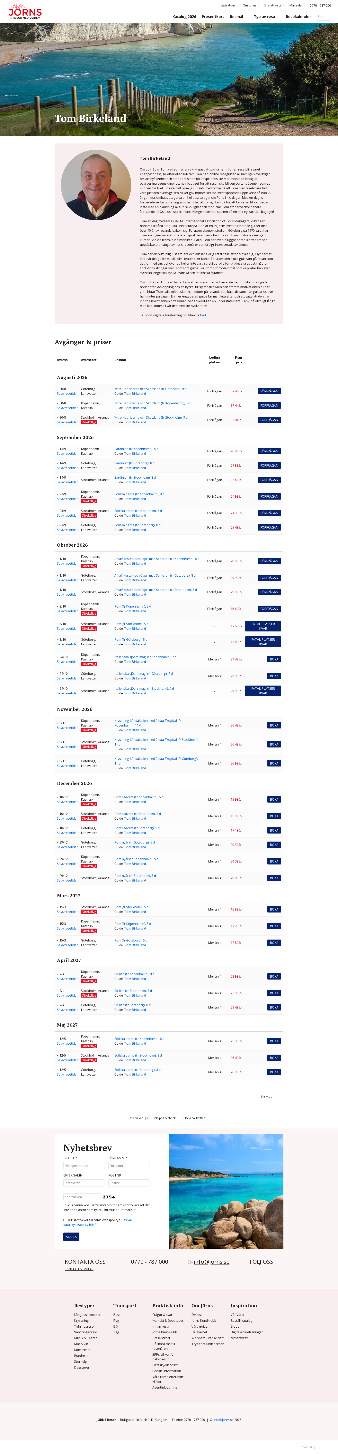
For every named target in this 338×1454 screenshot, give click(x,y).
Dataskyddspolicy (165, 1365)
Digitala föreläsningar (247, 1332)
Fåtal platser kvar (263, 626)
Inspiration (244, 1305)
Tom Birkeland (135, 393)
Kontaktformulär (79, 1269)
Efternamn (73, 1175)
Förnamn (117, 1158)
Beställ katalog (242, 1320)
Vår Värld (237, 1315)
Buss (116, 1315)
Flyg (116, 1320)
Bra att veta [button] (272, 5)
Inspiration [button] (227, 5)
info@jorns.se (211, 1261)
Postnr (114, 1175)
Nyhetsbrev (239, 1338)
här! (203, 315)
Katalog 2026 (184, 16)
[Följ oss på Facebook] (252, 1270)
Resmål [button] (237, 16)
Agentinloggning (164, 1387)
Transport (125, 1305)
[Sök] (328, 16)
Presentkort (213, 16)
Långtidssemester (87, 1315)
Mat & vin (81, 1344)
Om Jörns (202, 1305)
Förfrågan (269, 391)
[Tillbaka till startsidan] (25, 11)
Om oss (196, 1315)
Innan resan (161, 1326)
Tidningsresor (84, 1326)
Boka (274, 659)
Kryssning (81, 1320)
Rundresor (82, 1355)
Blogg (235, 1326)
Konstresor (82, 1350)
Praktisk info (167, 1305)
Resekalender (298, 16)
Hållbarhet (199, 1332)
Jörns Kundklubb (164, 1332)
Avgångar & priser (83, 342)
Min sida (295, 5)
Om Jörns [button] (249, 5)
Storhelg (80, 1361)
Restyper (84, 1305)
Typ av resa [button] (265, 16)
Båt (115, 1326)
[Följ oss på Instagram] (258, 1270)
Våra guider (200, 1326)
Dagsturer (81, 1367)
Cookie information (166, 1371)
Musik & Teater (85, 1338)
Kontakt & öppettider (167, 1320)
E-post (70, 1158)
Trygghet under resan (207, 1344)
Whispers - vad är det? (207, 1338)
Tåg (116, 1332)
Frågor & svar (162, 1315)
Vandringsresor (85, 1332)
